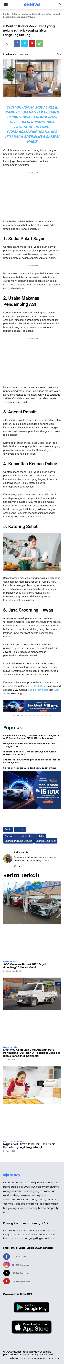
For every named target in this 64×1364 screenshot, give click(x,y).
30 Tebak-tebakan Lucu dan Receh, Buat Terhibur (29, 768)
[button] (14, 715)
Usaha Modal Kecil (46, 841)
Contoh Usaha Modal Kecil (19, 836)
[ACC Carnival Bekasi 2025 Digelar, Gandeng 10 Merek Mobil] (32, 920)
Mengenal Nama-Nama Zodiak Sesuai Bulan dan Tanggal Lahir (29, 745)
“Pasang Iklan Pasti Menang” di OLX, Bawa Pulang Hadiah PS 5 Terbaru (29, 753)
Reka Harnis (12, 54)
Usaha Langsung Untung (18, 841)
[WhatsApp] (39, 43)
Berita (6, 14)
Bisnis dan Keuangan (12, 1141)
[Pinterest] (32, 43)
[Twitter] (24, 43)
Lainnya (20, 829)
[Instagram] (15, 865)
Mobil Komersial (10, 1047)
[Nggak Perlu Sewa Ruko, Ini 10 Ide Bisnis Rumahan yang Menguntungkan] (32, 1102)
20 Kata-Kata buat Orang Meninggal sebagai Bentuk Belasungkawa (31, 761)
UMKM (41, 836)
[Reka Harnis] (7, 858)
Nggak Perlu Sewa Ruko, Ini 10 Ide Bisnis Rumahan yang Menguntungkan (29, 1145)
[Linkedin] (20, 865)
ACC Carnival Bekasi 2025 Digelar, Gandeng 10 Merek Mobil (26, 966)
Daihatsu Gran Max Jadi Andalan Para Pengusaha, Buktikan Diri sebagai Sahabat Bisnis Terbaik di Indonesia (31, 1053)
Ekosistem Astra (10, 962)
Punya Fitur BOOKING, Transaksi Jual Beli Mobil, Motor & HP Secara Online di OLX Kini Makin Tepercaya (31, 737)
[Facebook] (17, 43)
